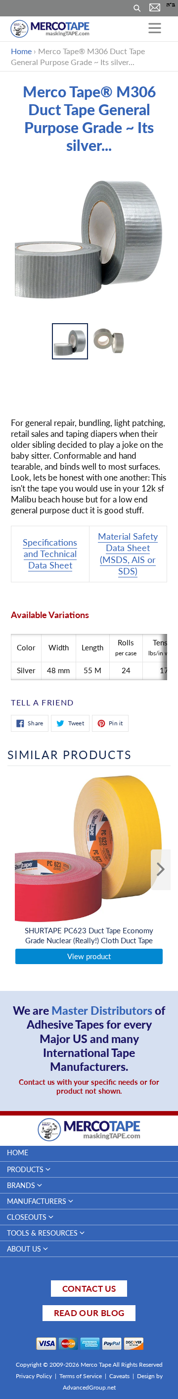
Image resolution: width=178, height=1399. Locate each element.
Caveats (119, 1376)
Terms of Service (80, 1376)
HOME (17, 1152)
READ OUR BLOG (89, 1313)
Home (21, 51)
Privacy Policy (34, 1376)
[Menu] (155, 28)
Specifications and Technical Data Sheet (50, 554)
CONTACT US (89, 1288)
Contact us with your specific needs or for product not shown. (89, 1086)
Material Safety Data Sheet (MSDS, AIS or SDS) (128, 553)
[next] (161, 869)
